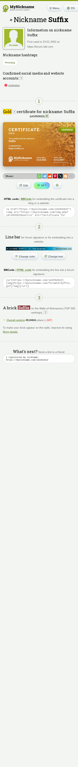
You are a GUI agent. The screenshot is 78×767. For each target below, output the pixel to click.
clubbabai (14, 85)
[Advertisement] (39, 414)
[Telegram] (44, 176)
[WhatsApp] (39, 176)
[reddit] (50, 176)
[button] (70, 8)
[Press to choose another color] (39, 248)
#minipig (10, 62)
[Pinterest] (55, 176)
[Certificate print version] (57, 185)
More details (10, 331)
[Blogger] (65, 176)
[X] (60, 176)
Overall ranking (16, 320)
